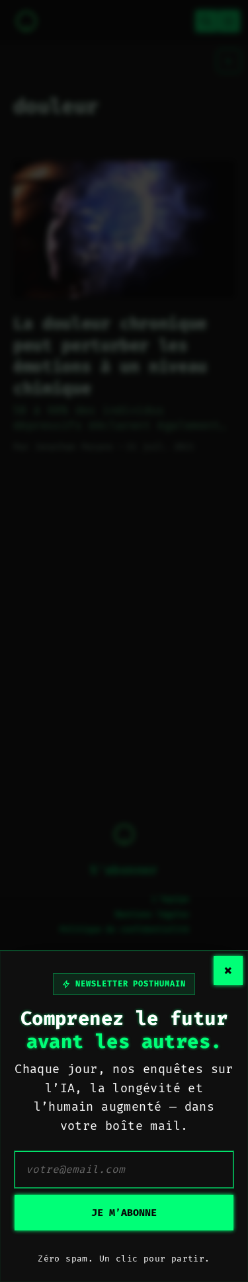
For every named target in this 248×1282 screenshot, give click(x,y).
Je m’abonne (124, 1213)
